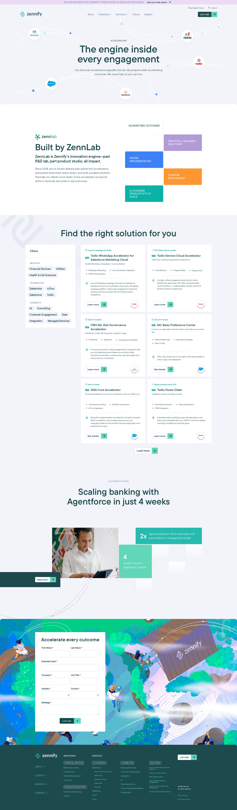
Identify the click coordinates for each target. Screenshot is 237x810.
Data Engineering (128, 784)
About (91, 14)
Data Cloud (98, 775)
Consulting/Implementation (132, 788)
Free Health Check (196, 8)
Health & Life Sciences (73, 792)
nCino (94, 795)
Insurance (68, 780)
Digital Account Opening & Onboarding (158, 787)
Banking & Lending (71, 768)
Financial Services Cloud (103, 771)
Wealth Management (72, 776)
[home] (31, 14)
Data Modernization (156, 777)
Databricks (96, 791)
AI (121, 780)
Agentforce (98, 783)
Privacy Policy (183, 795)
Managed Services (128, 768)
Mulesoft (97, 787)
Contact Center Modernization (160, 791)
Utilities (67, 796)
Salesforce (96, 768)
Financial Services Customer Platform (159, 768)
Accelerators (126, 792)
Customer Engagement (130, 772)
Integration (125, 776)
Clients (136, 14)
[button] (105, 14)
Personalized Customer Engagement (157, 781)
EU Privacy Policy (184, 799)
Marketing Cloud (100, 779)
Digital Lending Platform (158, 773)
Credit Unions (69, 772)
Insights (148, 14)
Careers (41, 793)
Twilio (94, 799)
